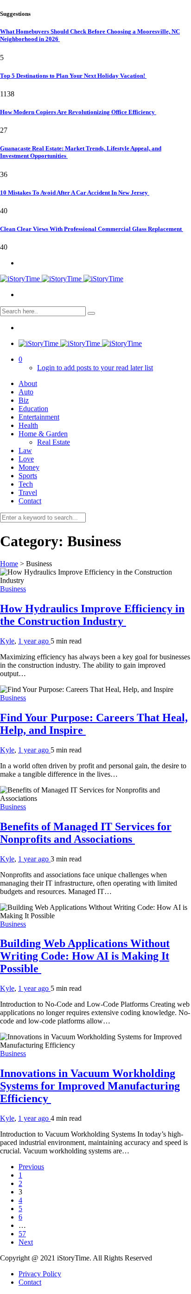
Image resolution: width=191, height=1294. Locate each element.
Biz (24, 400)
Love (26, 459)
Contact (30, 501)
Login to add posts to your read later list (95, 368)
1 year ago (34, 641)
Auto (26, 392)
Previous (31, 1167)
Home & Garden (43, 434)
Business (13, 589)
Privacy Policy (40, 1274)
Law (25, 450)
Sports (28, 476)
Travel (28, 492)
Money (29, 467)
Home (9, 564)
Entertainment (39, 417)
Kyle (7, 641)
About (28, 383)
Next (26, 1242)
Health (28, 425)
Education (33, 409)
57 (22, 1234)
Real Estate (53, 442)
